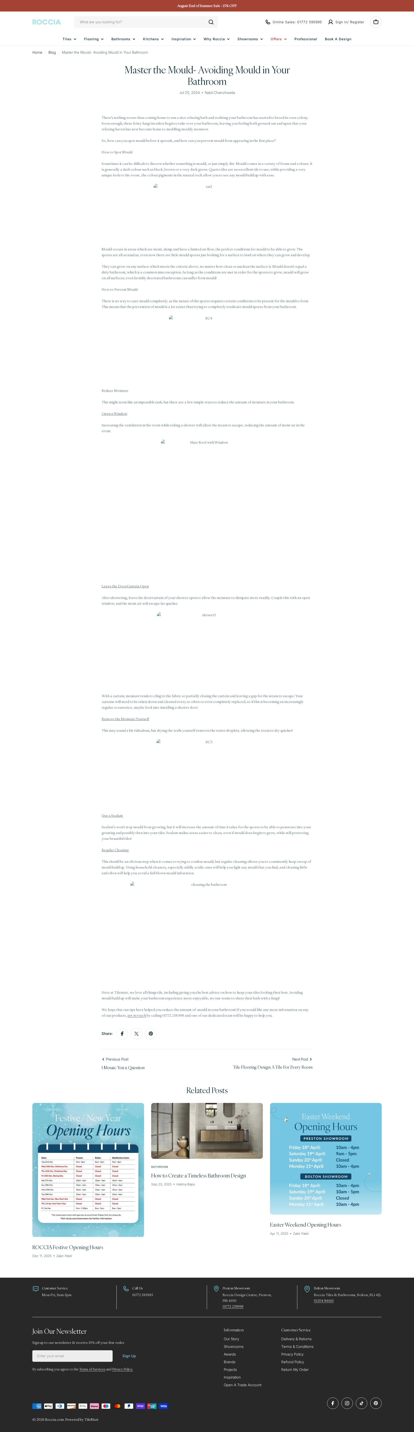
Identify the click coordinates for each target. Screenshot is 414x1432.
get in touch (136, 1015)
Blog (52, 52)
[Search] (211, 22)
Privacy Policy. (122, 1369)
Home (37, 52)
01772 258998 (233, 1306)
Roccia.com (54, 1419)
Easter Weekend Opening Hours (305, 1224)
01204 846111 (324, 1300)
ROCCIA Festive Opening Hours (67, 1247)
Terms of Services (92, 1369)
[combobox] (146, 22)
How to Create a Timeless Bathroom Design (198, 1175)
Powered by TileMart (81, 1419)
